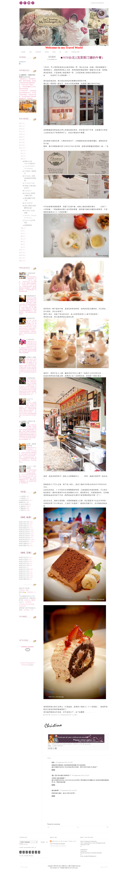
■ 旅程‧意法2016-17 (25, 539)
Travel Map (75, 52)
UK (60, 52)
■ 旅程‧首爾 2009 (24, 579)
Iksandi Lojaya (74, 867)
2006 (20, 260)
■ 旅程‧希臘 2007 (24, 528)
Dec (22, 150)
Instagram (28, 2)
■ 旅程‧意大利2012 (24, 532)
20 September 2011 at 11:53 (80, 775)
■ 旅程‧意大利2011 (24, 530)
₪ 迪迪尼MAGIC (24, 500)
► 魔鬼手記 (22, 506)
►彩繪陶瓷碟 (27, 225)
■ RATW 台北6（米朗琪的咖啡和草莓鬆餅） (29, 178)
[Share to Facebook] (56, 748)
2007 (20, 258)
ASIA (54, 52)
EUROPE (38, 52)
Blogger (31, 665)
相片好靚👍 (22, 592)
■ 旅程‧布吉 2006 (24, 565)
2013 (20, 142)
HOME (23, 52)
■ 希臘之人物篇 (31, 357)
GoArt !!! (21, 602)
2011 (20, 148)
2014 (20, 139)
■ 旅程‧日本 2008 (24, 569)
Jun (22, 233)
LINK (66, 52)
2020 (20, 123)
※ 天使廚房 (22, 498)
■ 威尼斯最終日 (31, 296)
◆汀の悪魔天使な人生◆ (65, 865)
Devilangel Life (22, 61)
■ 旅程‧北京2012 (24, 557)
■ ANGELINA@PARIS (28, 203)
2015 (20, 137)
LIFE (30, 52)
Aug (22, 228)
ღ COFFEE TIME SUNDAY (29, 399)
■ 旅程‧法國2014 (24, 543)
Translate (25, 844)
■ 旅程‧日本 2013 (24, 573)
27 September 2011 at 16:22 (68, 790)
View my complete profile (58, 845)
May (22, 236)
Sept (22, 159)
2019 (20, 126)
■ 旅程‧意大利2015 (24, 537)
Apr (22, 239)
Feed (20, 2)
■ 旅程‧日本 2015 (24, 577)
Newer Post (48, 827)
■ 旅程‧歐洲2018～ (24, 541)
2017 (20, 131)
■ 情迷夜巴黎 (30, 318)
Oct (22, 156)
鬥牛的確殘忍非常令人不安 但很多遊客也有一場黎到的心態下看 (27, 598)
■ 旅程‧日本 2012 (24, 571)
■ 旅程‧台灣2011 (58, 746)
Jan (22, 247)
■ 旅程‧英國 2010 (24, 545)
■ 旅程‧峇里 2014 (24, 563)
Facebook (24, 2)
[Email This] (49, 748)
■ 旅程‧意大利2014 (24, 535)
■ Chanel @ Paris (27, 190)
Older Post (107, 827)
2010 (20, 250)
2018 (20, 129)
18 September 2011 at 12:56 (64, 762)
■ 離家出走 (22, 502)
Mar (22, 241)
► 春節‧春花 (30, 339)
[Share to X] (54, 748)
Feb (22, 244)
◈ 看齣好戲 (22, 508)
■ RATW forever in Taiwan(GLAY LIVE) (60, 715)
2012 (20, 145)
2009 (20, 252)
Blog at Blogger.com (55, 867)
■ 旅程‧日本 (22, 567)
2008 (20, 255)
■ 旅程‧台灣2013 (24, 561)
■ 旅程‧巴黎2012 (24, 526)
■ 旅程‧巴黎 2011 (24, 524)
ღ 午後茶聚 (22, 496)
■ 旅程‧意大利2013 (24, 534)
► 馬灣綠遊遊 (30, 378)
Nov (22, 153)
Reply (53, 769)
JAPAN (47, 52)
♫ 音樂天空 (22, 510)
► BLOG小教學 (24, 504)
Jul (21, 230)
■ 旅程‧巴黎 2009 (24, 522)
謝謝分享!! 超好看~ (24, 588)
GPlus (32, 2)
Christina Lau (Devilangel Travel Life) (67, 744)
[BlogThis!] (51, 748)
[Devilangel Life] (20, 64)
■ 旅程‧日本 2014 (24, 575)
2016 (20, 134)
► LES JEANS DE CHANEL (29, 183)
